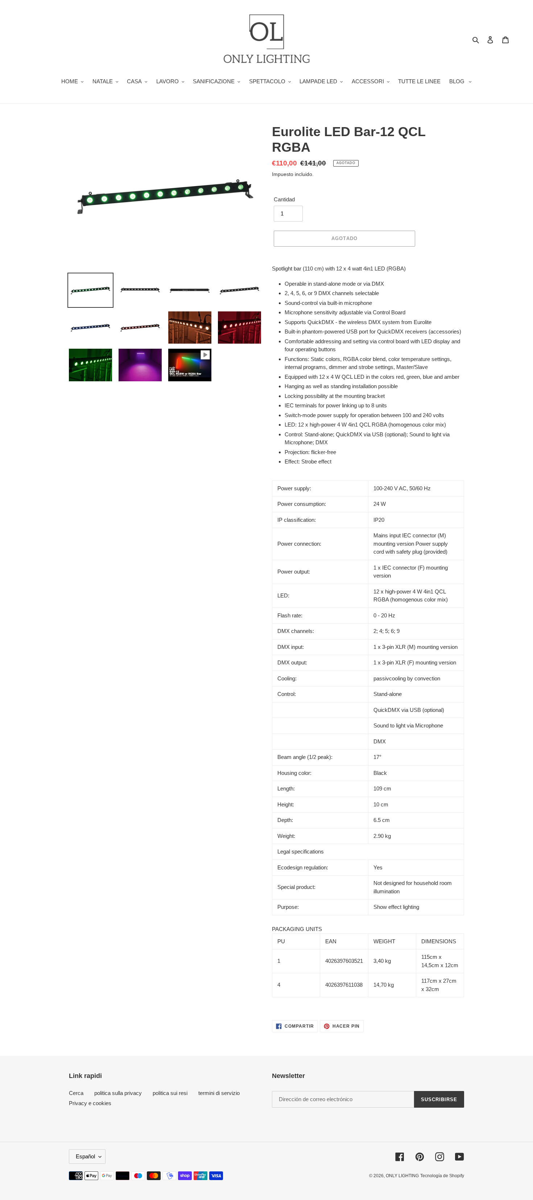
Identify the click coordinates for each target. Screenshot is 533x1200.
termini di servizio (219, 1093)
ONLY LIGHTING (402, 1175)
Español (85, 1156)
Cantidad (284, 199)
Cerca (76, 1093)
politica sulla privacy (118, 1093)
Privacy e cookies (90, 1103)
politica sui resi (170, 1093)
